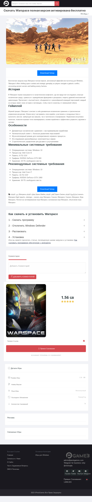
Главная (10, 455)
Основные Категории (43, 451)
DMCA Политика (13, 469)
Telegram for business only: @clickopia (75, 464)
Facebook (68, 473)
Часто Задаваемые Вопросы (17, 465)
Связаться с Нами (13, 458)
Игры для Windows (42, 455)
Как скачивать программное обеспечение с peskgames (43, 241)
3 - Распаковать (17, 231)
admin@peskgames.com (73, 460)
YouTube (80, 473)
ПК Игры (84, 14)
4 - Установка (16, 237)
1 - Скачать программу (21, 220)
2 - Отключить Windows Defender (27, 225)
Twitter (73, 473)
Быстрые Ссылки (13, 451)
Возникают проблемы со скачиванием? (46, 355)
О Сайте (10, 462)
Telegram (87, 473)
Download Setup (47, 73)
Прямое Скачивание (47, 348)
